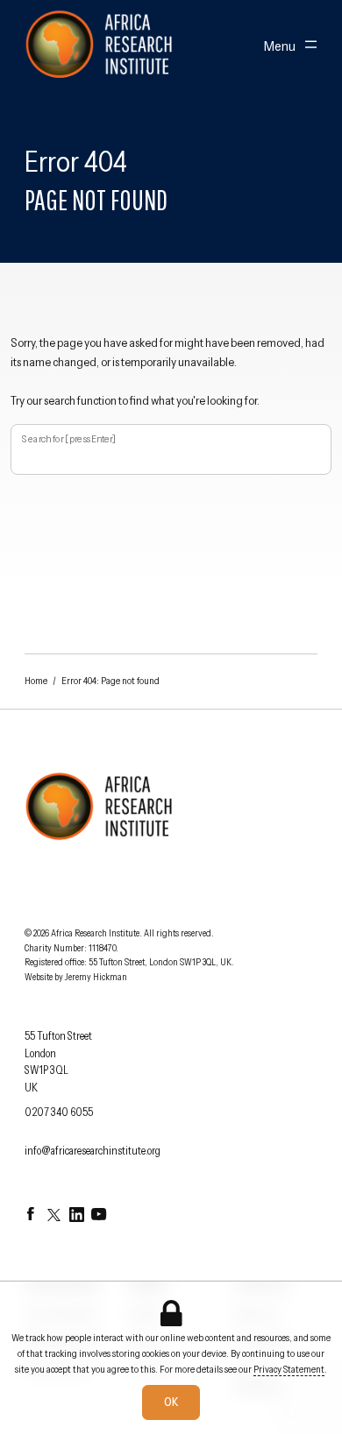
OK (171, 1402)
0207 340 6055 (59, 1112)
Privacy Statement (288, 1369)
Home (36, 681)
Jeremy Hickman (96, 977)
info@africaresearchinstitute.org (92, 1150)
